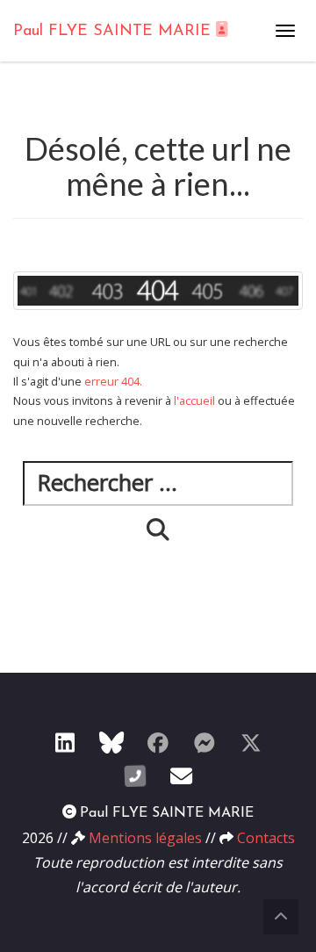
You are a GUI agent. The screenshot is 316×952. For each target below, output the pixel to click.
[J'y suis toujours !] (65, 742)
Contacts (266, 837)
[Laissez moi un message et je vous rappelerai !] (135, 775)
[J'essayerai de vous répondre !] (181, 775)
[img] (158, 529)
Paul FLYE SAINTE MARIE (114, 32)
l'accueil (194, 400)
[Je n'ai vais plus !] (158, 742)
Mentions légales (145, 837)
